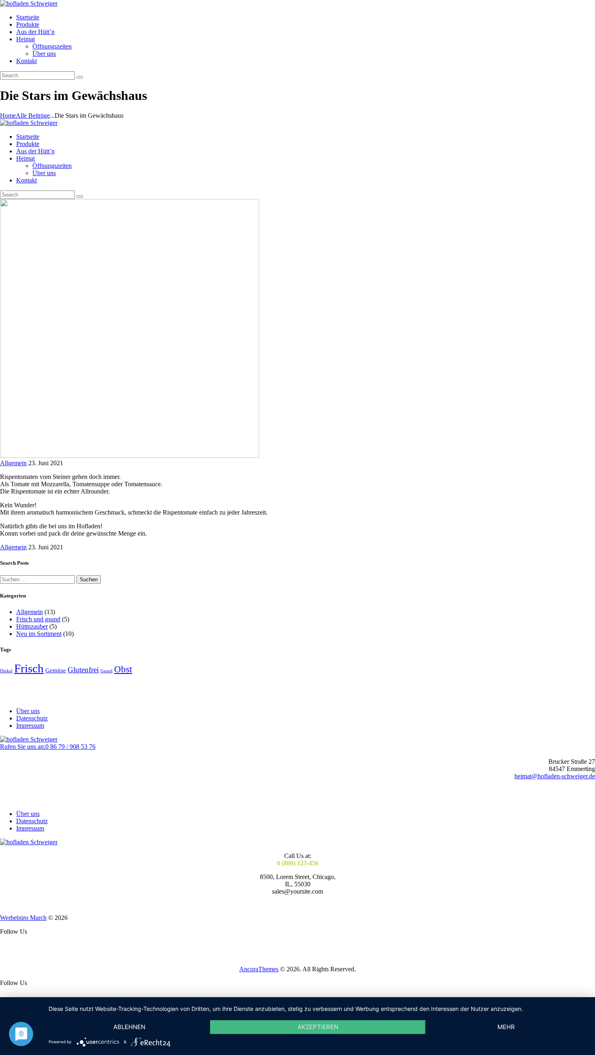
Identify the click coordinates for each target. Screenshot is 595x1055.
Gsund (106, 671)
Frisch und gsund (38, 619)
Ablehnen (129, 1027)
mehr (506, 1027)
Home (8, 115)
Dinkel (6, 671)
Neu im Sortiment (39, 633)
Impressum (30, 725)
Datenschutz (32, 718)
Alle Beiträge (33, 115)
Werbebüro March (23, 917)
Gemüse (55, 670)
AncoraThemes (258, 969)
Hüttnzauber (32, 626)
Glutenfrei (83, 669)
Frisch (29, 668)
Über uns (28, 711)
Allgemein (13, 463)
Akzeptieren (318, 1027)
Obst (123, 669)
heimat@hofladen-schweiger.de (554, 776)
